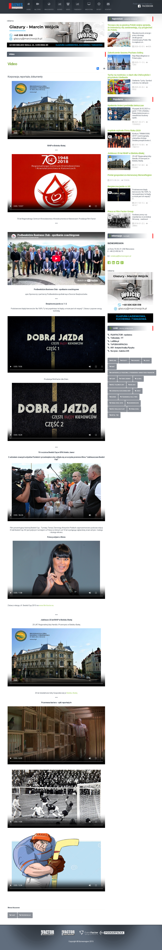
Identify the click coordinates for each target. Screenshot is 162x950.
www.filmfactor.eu (46, 605)
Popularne (118, 99)
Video (68, 9)
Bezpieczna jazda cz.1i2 (119, 186)
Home (29, 9)
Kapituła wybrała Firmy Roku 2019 (124, 130)
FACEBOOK (147, 6)
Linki (115, 328)
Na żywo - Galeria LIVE (119, 351)
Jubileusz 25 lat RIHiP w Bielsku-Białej (126, 153)
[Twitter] (117, 263)
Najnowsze (117, 19)
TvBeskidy (77, 9)
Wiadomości (49, 9)
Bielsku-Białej (72, 693)
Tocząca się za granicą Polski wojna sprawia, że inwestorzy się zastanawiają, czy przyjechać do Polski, (130, 27)
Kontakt (108, 9)
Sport (99, 9)
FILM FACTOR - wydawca (120, 335)
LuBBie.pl (114, 341)
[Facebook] (109, 263)
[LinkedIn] (113, 263)
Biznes (59, 9)
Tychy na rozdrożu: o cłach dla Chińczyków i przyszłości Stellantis (129, 76)
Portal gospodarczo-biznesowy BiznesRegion (130, 175)
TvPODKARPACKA (118, 344)
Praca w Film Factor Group (120, 211)
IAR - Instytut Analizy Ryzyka (121, 348)
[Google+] (122, 263)
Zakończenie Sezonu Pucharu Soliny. (125, 52)
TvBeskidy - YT (116, 338)
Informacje (117, 236)
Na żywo (37, 9)
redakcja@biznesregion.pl (120, 256)
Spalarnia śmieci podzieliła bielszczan (126, 105)
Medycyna (89, 9)
